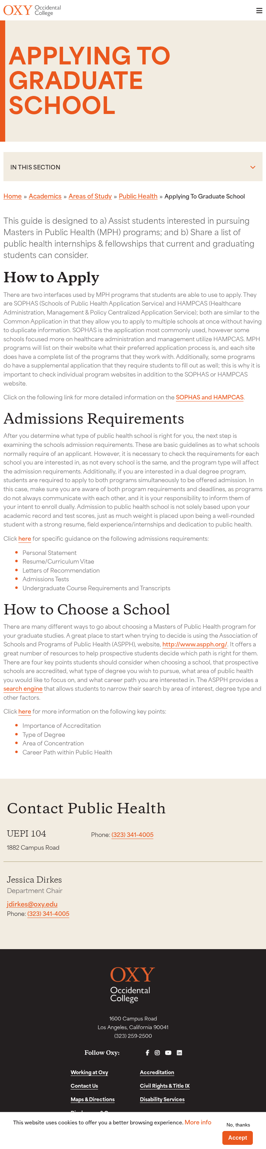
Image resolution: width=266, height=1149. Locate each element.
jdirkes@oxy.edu (32, 904)
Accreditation (157, 1072)
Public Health (138, 196)
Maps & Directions (93, 1099)
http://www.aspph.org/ (194, 643)
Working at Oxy (89, 1072)
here (24, 537)
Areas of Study (90, 196)
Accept (237, 1138)
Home (12, 196)
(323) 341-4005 (132, 834)
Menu (257, 10)
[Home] (32, 10)
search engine (23, 687)
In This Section (35, 166)
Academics (45, 196)
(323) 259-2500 (133, 1036)
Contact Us (84, 1085)
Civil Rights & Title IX (165, 1085)
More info (198, 1121)
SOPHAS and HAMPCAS (209, 396)
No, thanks (238, 1125)
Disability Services (162, 1099)
